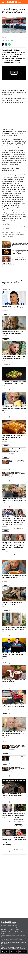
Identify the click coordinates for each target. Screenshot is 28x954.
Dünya (17, 929)
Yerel (22, 931)
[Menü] (3, 2)
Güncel (11, 929)
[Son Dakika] (14, 2)
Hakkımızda (3, 927)
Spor (9, 931)
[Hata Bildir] (22, 948)
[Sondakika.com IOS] (5, 951)
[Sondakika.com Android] (14, 951)
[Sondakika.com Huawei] (23, 951)
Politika (3, 933)
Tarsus (4, 90)
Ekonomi (3, 931)
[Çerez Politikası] (10, 947)
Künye (16, 927)
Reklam (8, 927)
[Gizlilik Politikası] (14, 946)
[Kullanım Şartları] (5, 946)
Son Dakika (4, 929)
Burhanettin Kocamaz (9, 131)
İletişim (12, 927)
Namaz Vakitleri (12, 933)
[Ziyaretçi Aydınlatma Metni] (13, 948)
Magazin (16, 931)
